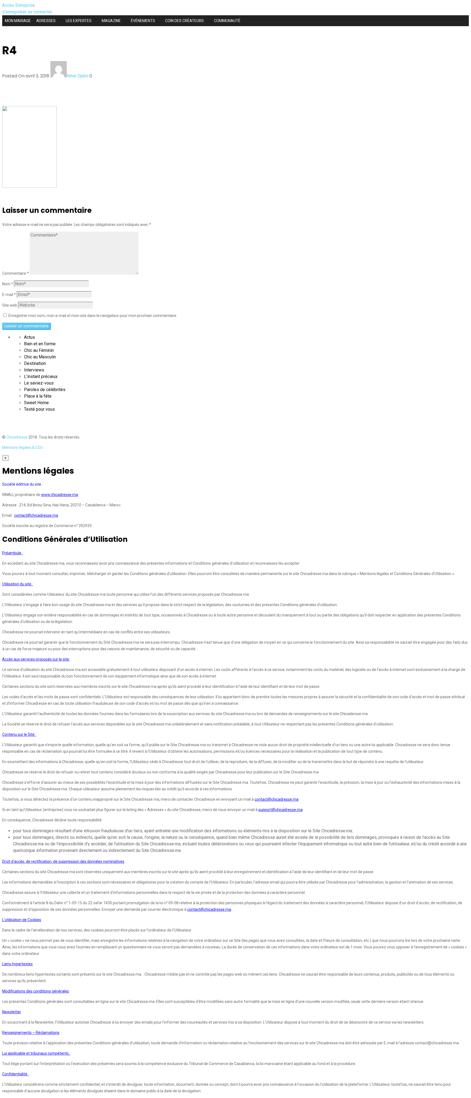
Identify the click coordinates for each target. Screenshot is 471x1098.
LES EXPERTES (79, 21)
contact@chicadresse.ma (36, 515)
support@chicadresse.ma (280, 809)
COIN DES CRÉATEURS (184, 21)
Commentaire (15, 273)
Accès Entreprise (18, 5)
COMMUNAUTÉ (227, 21)
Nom (7, 284)
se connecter (40, 11)
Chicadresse (17, 437)
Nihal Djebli (77, 75)
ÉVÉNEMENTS (143, 21)
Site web (9, 305)
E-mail (9, 294)
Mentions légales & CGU (22, 447)
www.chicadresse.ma (59, 494)
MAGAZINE (111, 21)
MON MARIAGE (18, 21)
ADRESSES (46, 21)
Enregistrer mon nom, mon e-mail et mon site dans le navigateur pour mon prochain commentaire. (92, 315)
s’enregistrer (15, 11)
